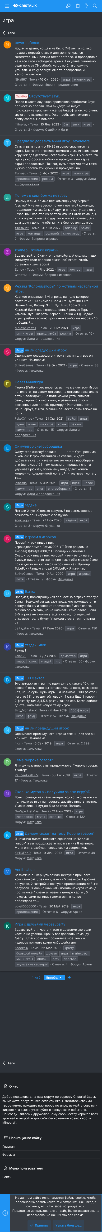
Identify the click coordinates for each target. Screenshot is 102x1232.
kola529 (20, 656)
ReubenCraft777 (26, 775)
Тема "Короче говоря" (34, 760)
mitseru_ (21, 124)
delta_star (22, 628)
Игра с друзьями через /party (40, 924)
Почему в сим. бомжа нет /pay (41, 195)
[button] (7, 6)
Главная (8, 1146)
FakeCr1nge (23, 418)
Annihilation (25, 869)
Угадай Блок (31, 645)
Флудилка (36, 370)
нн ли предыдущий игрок (42, 728)
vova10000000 (25, 906)
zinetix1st (22, 228)
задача (26, 505)
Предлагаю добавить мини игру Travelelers (52, 141)
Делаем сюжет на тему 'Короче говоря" (55, 833)
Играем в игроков (36, 537)
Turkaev (20, 173)
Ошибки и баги (56, 129)
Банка (25, 591)
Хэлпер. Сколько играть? (36, 250)
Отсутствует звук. (38, 96)
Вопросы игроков (45, 238)
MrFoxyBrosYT (25, 328)
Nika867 (21, 79)
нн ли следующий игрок (41, 350)
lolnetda (21, 483)
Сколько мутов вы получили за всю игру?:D (52, 792)
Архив (77, 912)
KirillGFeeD (23, 853)
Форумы (8, 1154)
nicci (18, 743)
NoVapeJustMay (27, 811)
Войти (6, 1177)
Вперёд (52, 977)
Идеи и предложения (61, 84)
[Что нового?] (86, 6)
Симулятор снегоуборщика (38, 446)
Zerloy (19, 269)
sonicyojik (22, 520)
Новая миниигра (29, 382)
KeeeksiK (21, 948)
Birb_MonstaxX (26, 710)
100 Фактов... (31, 678)
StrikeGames (24, 365)
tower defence (27, 42)
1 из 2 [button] (36, 977)
